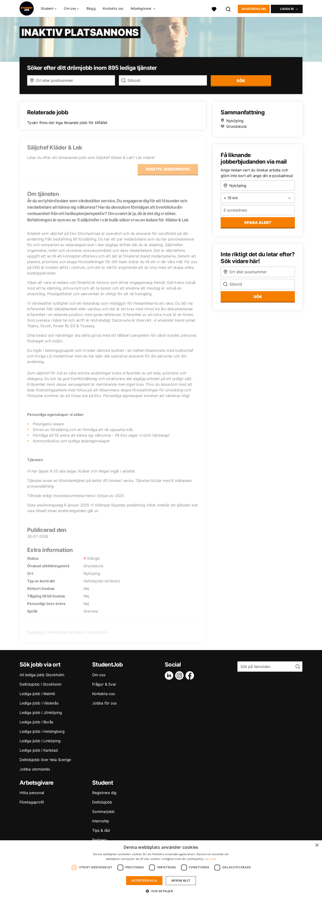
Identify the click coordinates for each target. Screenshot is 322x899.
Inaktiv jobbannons (168, 169)
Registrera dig (254, 9)
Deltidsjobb (102, 802)
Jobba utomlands (35, 769)
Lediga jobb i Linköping (40, 740)
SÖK (241, 80)
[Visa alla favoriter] (214, 8)
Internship (100, 821)
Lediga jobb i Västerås (39, 703)
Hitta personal (32, 792)
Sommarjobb (103, 811)
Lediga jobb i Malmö (37, 693)
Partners (99, 839)
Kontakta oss (113, 8)
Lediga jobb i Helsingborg (42, 731)
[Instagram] (180, 675)
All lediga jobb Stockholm (42, 674)
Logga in (287, 9)
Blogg (91, 8)
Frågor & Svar (104, 684)
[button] (161, 891)
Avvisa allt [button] (180, 880)
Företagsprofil (32, 802)
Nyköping (35, 632)
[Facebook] (191, 675)
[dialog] (161, 869)
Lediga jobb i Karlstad (39, 750)
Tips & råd (101, 830)
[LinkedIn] (170, 675)
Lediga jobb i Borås (36, 722)
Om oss (98, 674)
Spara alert (257, 222)
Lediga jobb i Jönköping (41, 712)
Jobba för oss (104, 703)
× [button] (316, 845)
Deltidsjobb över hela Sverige (45, 759)
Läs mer (210, 859)
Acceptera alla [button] (144, 880)
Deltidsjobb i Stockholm (40, 684)
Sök (258, 296)
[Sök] (228, 8)
